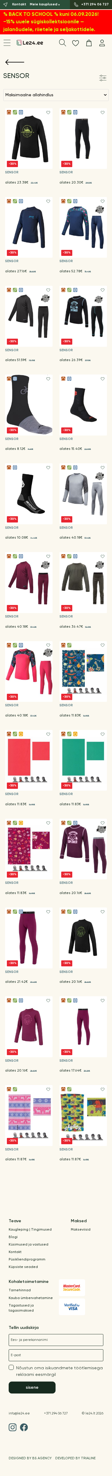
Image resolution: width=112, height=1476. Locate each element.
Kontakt (15, 1252)
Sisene (32, 1387)
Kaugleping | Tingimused (30, 1229)
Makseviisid (80, 1229)
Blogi (13, 1237)
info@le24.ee (19, 1413)
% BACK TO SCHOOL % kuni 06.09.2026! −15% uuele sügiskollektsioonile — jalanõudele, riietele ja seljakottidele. (51, 22)
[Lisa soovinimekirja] (48, 112)
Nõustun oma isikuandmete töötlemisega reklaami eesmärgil (59, 1371)
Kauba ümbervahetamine (31, 1298)
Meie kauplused (43, 4)
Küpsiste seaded (23, 1267)
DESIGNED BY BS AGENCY (30, 1458)
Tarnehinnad (20, 1290)
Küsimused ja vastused (28, 1244)
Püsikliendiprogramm (27, 1259)
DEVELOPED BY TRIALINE (75, 1458)
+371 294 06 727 (56, 1413)
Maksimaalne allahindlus (29, 95)
